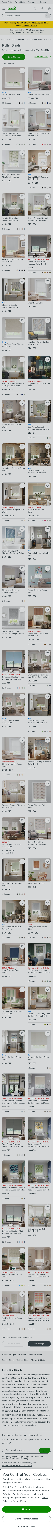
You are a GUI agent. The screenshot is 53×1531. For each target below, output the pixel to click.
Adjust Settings (26, 1526)
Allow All (26, 1509)
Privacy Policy (19, 1501)
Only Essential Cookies (26, 1518)
